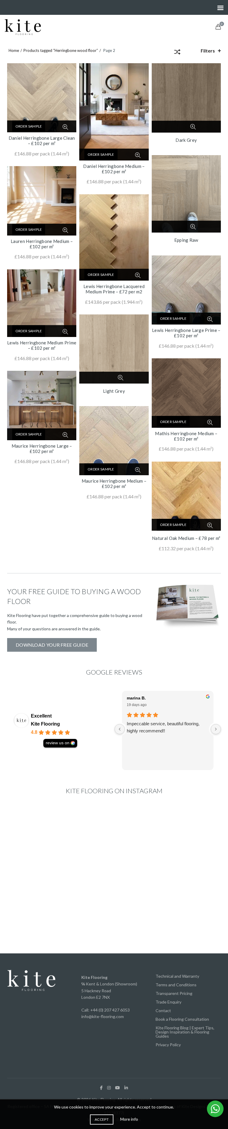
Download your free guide (52, 645)
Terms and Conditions (176, 984)
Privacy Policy (168, 1044)
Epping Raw (186, 240)
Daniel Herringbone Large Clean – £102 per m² (42, 140)
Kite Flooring (45, 723)
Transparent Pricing (174, 993)
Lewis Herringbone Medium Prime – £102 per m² (41, 345)
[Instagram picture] (42, 840)
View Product (52, 127)
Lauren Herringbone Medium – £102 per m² (42, 243)
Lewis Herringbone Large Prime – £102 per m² (186, 332)
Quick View (65, 127)
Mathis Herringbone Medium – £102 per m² (186, 436)
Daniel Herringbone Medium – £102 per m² (114, 168)
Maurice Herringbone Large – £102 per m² (42, 448)
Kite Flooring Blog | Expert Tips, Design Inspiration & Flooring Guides (185, 1032)
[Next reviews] (216, 729)
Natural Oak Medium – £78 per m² (186, 538)
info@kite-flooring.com (102, 1016)
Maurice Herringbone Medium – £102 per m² (114, 483)
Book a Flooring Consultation (182, 1019)
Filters (208, 50)
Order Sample (28, 126)
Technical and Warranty (177, 976)
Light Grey (114, 391)
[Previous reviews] (120, 729)
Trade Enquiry (168, 1001)
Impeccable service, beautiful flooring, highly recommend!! (163, 727)
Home (14, 50)
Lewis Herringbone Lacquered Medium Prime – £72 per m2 (114, 289)
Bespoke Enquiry (180, 127)
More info (129, 1119)
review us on (57, 743)
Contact (163, 1010)
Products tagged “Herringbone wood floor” (60, 50)
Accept (102, 1119)
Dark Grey (186, 140)
